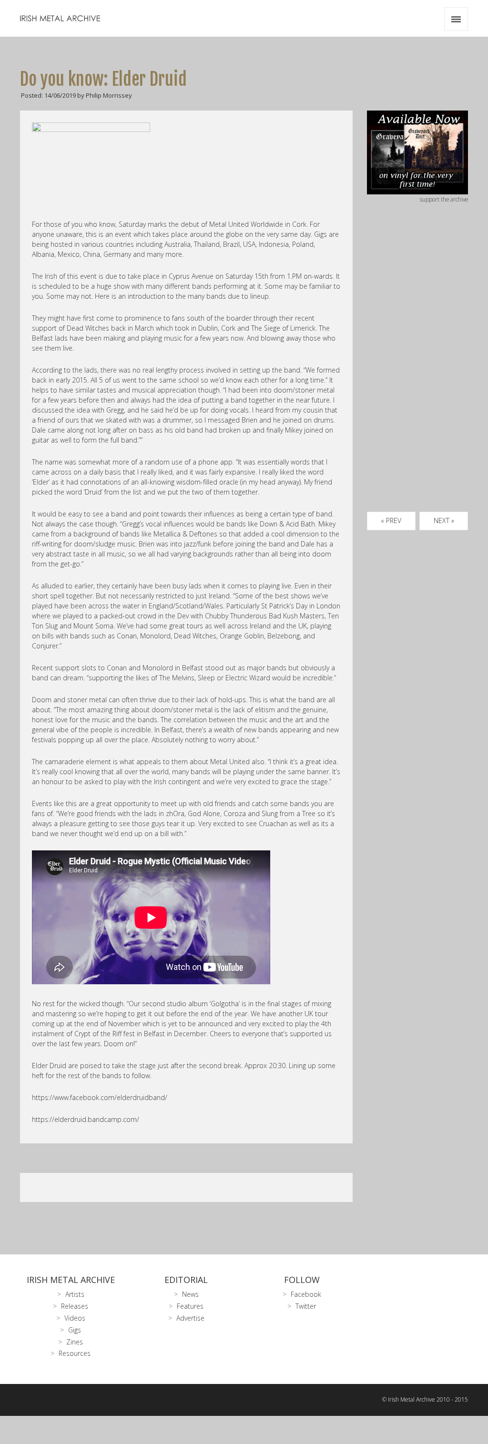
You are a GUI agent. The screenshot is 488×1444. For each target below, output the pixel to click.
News (190, 1294)
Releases (74, 1306)
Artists (74, 1294)
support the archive (444, 199)
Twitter (305, 1306)
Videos (74, 1318)
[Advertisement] (417, 369)
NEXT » (444, 520)
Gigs (74, 1329)
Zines (74, 1341)
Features (190, 1306)
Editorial (186, 1279)
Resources (75, 1353)
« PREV (391, 520)
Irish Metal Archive (71, 1279)
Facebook (306, 1294)
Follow (302, 1279)
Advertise (190, 1318)
